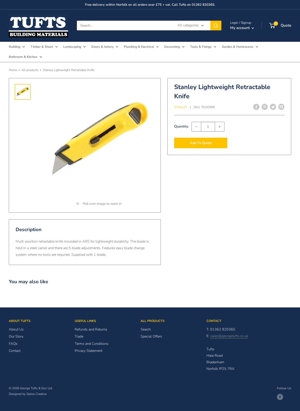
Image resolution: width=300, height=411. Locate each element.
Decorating (172, 47)
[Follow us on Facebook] (280, 397)
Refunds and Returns (91, 329)
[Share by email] (281, 107)
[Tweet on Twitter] (273, 107)
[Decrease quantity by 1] (196, 126)
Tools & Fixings (200, 47)
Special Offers (151, 336)
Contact (14, 350)
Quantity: (181, 126)
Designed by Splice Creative (28, 394)
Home (13, 70)
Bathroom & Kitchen (23, 57)
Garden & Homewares (237, 47)
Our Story (16, 336)
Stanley (180, 107)
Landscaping (72, 47)
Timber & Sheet (42, 47)
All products (30, 70)
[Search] (215, 25)
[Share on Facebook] (256, 107)
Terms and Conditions (91, 343)
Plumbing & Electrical (139, 47)
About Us (16, 329)
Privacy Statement (88, 350)
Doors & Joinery (102, 47)
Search (146, 329)
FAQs (13, 343)
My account (240, 27)
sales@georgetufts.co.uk (229, 336)
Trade (79, 336)
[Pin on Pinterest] (265, 107)
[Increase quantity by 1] (219, 126)
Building (14, 47)
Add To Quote (201, 143)
